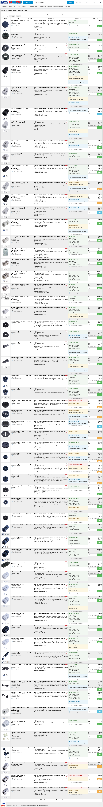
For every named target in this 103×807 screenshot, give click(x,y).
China (27, 707)
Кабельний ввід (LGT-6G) (17, 357)
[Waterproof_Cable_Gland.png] (66, 572)
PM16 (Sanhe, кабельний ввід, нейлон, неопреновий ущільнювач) (18, 238)
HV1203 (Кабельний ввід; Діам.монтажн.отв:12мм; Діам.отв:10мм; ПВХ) (18, 55)
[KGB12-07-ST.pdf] (66, 525)
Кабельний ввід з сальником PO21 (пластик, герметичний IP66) (18, 721)
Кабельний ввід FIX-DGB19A (18, 442)
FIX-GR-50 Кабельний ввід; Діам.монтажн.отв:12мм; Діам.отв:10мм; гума (18, 45)
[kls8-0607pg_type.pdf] (66, 67)
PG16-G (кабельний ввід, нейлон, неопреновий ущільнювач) (18, 142)
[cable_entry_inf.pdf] (66, 763)
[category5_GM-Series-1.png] (66, 464)
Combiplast (28, 562)
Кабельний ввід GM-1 (16, 453)
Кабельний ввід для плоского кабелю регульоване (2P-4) (18, 694)
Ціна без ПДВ (79, 2)
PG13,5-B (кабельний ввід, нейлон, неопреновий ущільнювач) (18, 110)
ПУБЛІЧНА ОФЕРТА (33, 6)
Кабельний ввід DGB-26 (16, 410)
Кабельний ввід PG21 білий (17, 613)
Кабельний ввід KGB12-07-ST (18, 524)
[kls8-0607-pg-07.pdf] (66, 183)
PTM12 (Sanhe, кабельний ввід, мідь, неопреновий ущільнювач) (18, 261)
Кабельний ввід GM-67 (16, 485)
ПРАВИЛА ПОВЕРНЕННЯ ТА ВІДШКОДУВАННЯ (51, 6)
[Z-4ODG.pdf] (66, 562)
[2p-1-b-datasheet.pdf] (66, 682)
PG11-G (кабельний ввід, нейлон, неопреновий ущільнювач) (18, 89)
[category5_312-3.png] (66, 376)
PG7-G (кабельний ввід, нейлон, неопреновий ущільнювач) (18, 184)
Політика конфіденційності (31, 805)
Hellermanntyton (29, 54)
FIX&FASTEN (29, 44)
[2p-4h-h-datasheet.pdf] (66, 693)
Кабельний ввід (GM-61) (16, 331)
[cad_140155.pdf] (66, 54)
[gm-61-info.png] (66, 331)
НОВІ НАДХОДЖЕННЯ (7, 6)
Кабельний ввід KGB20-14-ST (18, 549)
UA (86, 2)
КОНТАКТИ (67, 6)
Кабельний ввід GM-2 (16, 464)
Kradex (27, 720)
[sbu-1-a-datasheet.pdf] (66, 665)
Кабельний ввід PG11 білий (17, 571)
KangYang (28, 331)
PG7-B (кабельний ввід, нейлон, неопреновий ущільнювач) (18, 167)
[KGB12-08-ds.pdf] (66, 537)
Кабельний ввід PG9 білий (17, 638)
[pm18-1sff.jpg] (66, 249)
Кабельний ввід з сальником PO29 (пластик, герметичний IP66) (18, 734)
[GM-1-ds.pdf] (66, 454)
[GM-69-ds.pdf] (66, 499)
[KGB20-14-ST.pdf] (66, 550)
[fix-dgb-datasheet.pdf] (66, 432)
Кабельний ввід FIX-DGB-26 (17, 431)
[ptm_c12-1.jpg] (66, 260)
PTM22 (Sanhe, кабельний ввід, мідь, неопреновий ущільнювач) (18, 298)
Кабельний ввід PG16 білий (17, 584)
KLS (27, 66)
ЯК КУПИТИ (17, 6)
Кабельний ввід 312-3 (16, 375)
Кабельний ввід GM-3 (16, 474)
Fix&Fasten (28, 33)
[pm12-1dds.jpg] (66, 220)
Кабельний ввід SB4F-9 (16, 652)
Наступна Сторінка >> (57, 14)
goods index (9, 803)
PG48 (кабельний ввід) (16, 153)
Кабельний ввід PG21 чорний (18, 625)
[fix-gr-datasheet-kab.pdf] (66, 44)
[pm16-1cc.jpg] (66, 237)
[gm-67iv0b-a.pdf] (66, 486)
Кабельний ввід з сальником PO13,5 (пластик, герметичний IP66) (18, 709)
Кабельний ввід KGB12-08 (17, 537)
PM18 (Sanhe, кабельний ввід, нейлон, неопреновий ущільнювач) (18, 250)
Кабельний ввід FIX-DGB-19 (17, 421)
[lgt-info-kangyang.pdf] (66, 342)
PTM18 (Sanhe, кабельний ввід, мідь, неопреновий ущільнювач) (18, 286)
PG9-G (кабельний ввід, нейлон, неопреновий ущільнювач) (18, 208)
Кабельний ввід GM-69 (16, 498)
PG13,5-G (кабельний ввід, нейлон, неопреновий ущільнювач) (18, 122)
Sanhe (27, 219)
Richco (27, 20)
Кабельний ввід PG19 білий (17, 596)
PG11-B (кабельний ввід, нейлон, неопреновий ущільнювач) (18, 68)
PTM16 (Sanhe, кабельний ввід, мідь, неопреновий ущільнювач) (18, 273)
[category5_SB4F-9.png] (66, 652)
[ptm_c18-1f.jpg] (66, 285)
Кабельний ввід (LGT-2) (16, 342)
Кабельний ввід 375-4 (16, 388)
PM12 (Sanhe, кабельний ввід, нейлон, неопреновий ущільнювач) (18, 221)
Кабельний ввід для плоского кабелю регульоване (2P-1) (18, 683)
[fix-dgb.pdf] (66, 401)
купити (99, 26)
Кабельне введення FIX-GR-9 (18, 321)
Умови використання (41, 805)
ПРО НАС (24, 6)
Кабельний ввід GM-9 (16, 513)
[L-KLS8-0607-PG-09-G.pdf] (66, 308)
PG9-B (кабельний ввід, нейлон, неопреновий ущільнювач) (18, 196)
